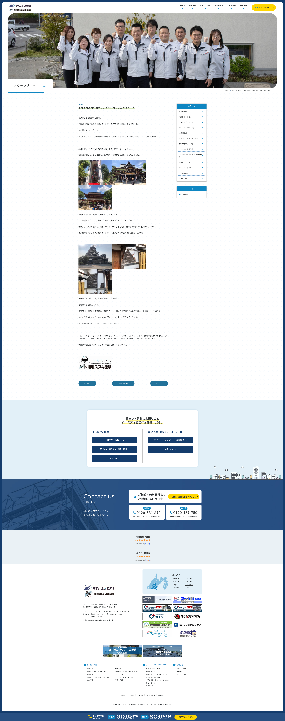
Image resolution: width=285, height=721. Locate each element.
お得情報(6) (183, 133)
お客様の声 (218, 5)
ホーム (182, 5)
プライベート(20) (185, 168)
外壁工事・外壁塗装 (113, 440)
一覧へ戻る (123, 383)
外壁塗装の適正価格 (153, 677)
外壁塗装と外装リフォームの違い (157, 680)
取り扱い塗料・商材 (153, 669)
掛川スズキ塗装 (143, 536)
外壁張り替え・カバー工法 (96, 671)
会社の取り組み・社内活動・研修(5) (190, 155)
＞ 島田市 (188, 581)
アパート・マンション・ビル (125, 677)
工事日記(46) (183, 173)
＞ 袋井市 (175, 581)
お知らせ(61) (183, 178)
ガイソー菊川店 (143, 553)
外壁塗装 (90, 669)
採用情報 (140, 695)
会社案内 (131, 695)
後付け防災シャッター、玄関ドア (126, 671)
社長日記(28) (183, 111)
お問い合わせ (264, 7)
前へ (89, 383)
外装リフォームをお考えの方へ (157, 674)
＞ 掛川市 (175, 578)
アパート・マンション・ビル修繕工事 (169, 440)
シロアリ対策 (119, 674)
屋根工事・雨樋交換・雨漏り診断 (113, 449)
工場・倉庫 (169, 449)
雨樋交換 (118, 669)
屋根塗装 (90, 674)
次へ (158, 383)
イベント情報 (181, 669)
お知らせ (179, 671)
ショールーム (150, 683)
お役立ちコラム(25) (186, 144)
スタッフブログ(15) (186, 122)
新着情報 (243, 5)
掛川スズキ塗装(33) (186, 149)
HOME (227, 90)
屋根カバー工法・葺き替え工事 (98, 677)
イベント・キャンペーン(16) (189, 138)
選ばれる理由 (150, 671)
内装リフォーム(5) (185, 162)
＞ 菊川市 (188, 578)
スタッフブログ (236, 90)
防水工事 (113, 458)
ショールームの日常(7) (187, 127)
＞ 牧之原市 (189, 585)
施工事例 (192, 5)
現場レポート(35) (185, 117)
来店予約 (161, 695)
